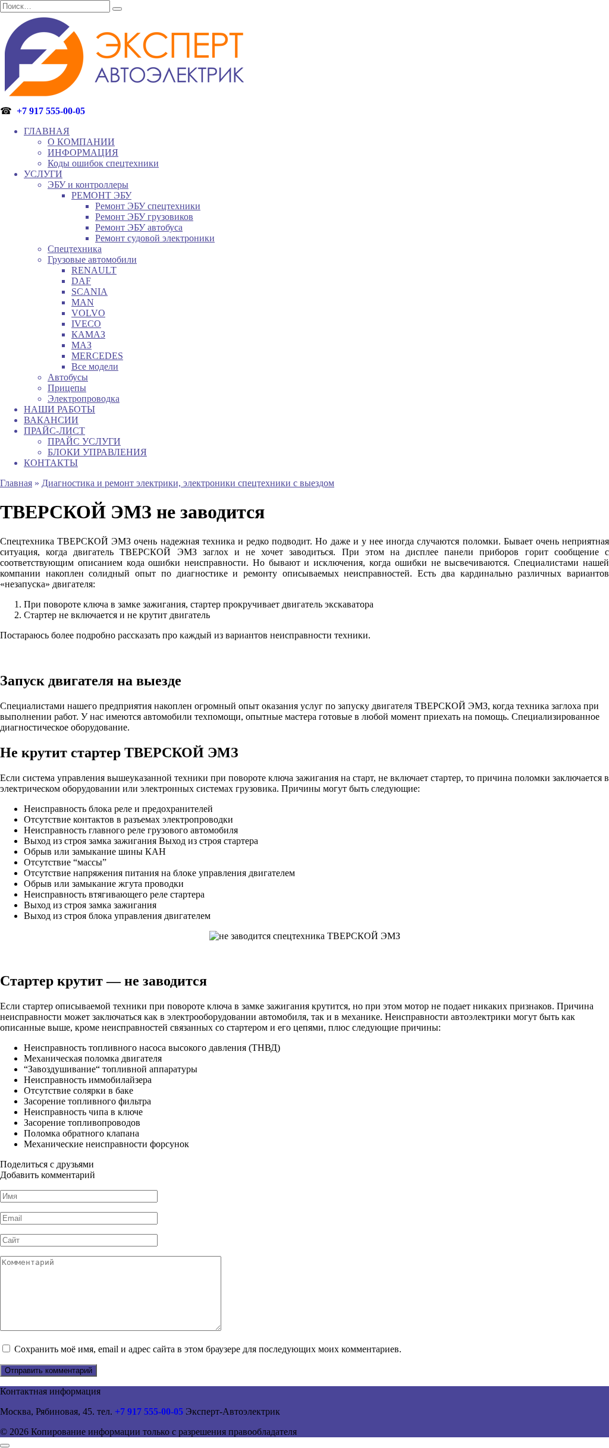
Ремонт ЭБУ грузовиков (144, 217)
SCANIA (89, 292)
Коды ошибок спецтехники (103, 163)
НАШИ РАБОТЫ (59, 409)
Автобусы (68, 377)
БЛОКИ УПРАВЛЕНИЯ (97, 452)
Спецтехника (75, 249)
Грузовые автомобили (92, 259)
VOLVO (88, 313)
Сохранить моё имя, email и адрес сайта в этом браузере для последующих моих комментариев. (207, 1349)
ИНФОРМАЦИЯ (83, 152)
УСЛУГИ (43, 174)
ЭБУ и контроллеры (88, 185)
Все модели (94, 366)
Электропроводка (84, 399)
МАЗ (81, 345)
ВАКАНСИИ (51, 420)
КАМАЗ (88, 334)
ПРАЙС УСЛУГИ (84, 441)
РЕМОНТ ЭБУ (101, 195)
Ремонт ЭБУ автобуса (139, 227)
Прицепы (67, 388)
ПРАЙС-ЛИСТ (54, 431)
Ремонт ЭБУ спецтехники (147, 206)
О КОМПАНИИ (81, 142)
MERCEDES (97, 356)
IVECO (86, 324)
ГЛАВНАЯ (47, 131)
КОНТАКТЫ (51, 463)
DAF (81, 281)
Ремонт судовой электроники (155, 238)
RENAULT (94, 270)
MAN (82, 302)
